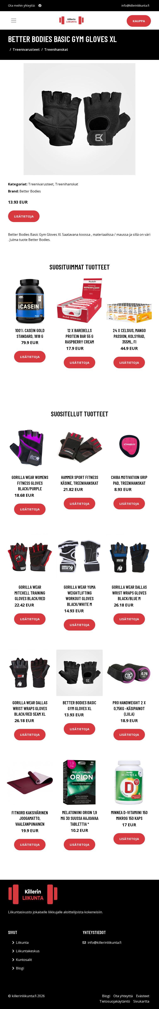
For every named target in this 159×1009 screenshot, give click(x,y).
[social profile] (40, 6)
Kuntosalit (24, 959)
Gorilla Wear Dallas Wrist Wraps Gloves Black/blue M (129, 592)
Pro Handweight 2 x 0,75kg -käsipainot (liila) (129, 708)
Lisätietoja (24, 216)
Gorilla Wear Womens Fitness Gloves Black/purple (30, 483)
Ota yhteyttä (123, 996)
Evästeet (142, 996)
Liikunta (22, 942)
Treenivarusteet (26, 49)
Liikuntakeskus (28, 951)
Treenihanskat (56, 49)
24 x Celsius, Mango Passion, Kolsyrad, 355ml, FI (129, 336)
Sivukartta (141, 1001)
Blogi (20, 968)
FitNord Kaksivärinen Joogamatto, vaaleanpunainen (30, 818)
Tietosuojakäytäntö (114, 1001)
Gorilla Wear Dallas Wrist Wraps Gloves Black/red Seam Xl (29, 708)
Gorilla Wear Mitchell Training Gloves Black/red (29, 592)
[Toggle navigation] (13, 20)
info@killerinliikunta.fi (135, 5)
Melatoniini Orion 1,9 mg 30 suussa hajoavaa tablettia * (79, 818)
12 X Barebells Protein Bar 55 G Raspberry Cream (79, 336)
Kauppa (139, 21)
